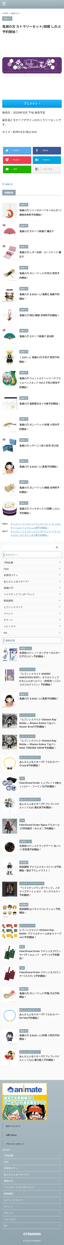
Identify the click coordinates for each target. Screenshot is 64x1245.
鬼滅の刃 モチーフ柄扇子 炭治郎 (36, 336)
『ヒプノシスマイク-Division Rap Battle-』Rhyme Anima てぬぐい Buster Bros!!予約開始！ (37, 723)
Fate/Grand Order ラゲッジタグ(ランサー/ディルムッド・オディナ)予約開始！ (40, 955)
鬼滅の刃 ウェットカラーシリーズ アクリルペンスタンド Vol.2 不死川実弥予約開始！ (40, 383)
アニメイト (31, 103)
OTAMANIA (32, 1234)
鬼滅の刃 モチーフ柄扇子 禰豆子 (36, 231)
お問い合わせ (11, 1135)
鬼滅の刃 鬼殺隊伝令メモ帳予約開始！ (39, 403)
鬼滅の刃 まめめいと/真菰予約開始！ (39, 466)
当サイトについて (13, 1126)
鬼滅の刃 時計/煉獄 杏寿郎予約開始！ (39, 315)
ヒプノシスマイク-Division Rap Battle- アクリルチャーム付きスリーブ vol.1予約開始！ (40, 933)
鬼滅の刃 (9, 184)
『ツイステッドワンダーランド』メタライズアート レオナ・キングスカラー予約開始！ (39, 891)
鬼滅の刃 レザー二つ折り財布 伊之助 (39, 445)
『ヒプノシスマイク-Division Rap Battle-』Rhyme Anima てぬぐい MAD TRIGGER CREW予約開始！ (37, 744)
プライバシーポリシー (15, 1144)
